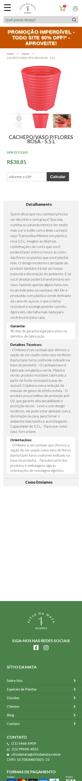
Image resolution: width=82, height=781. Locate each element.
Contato (13, 724)
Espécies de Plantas (22, 689)
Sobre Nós (15, 680)
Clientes (13, 706)
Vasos (26, 53)
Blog (10, 715)
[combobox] (36, 19)
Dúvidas (13, 698)
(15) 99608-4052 (25, 749)
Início (10, 53)
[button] (20, 126)
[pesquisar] (73, 19)
